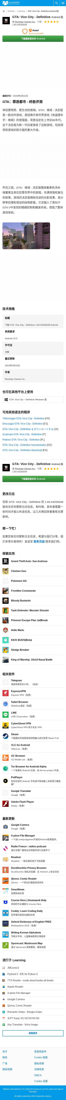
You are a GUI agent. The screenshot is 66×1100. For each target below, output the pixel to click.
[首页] (3, 11)
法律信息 (39, 1069)
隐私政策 (39, 1063)
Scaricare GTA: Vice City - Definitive (22, 434)
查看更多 (33, 1033)
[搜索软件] (57, 3)
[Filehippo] (10, 3)
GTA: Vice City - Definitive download (22, 450)
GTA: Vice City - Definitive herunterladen (24, 445)
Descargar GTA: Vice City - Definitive (22, 423)
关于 (4, 1051)
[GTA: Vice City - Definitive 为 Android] (6, 20)
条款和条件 (40, 1051)
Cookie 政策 (41, 1057)
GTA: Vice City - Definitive (37, 17)
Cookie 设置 (41, 1081)
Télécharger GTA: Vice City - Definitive (23, 418)
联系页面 (39, 541)
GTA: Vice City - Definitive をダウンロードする (27, 429)
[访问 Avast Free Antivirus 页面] (33, 31)
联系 (4, 1057)
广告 (4, 1063)
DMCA (38, 1075)
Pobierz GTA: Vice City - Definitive (21, 439)
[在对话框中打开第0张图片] (26, 235)
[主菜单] (63, 3)
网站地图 (7, 1069)
